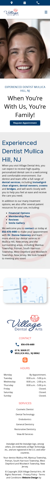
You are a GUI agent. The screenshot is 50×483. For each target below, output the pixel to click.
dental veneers (29, 185)
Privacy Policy (30, 474)
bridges (11, 189)
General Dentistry (25, 424)
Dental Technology (25, 414)
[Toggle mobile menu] (46, 12)
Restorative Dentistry (25, 429)
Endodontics (25, 419)
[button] (24, 2)
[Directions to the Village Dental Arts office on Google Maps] (12, 3)
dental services (11, 182)
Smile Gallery (17, 223)
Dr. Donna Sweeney (19, 235)
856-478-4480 (9, 231)
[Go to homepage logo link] (25, 323)
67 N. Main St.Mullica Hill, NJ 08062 (27, 352)
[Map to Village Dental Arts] (25, 290)
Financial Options (19, 213)
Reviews (14, 219)
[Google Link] (25, 360)
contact (29, 228)
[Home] (11, 12)
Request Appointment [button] (25, 122)
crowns (43, 185)
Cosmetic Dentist (25, 409)
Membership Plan (19, 216)
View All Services (25, 434)
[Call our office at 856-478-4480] (38, 3)
